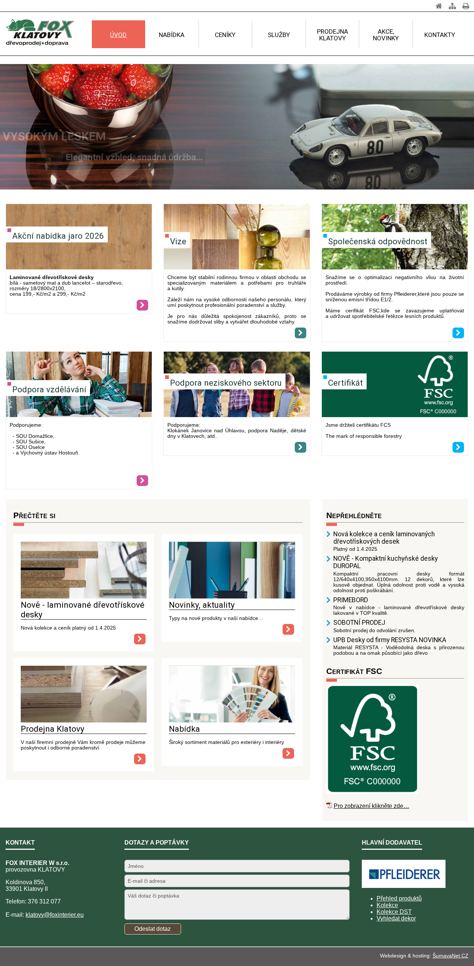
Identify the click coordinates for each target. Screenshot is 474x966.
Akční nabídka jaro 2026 (58, 236)
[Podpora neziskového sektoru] (300, 447)
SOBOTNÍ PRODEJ (359, 622)
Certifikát (345, 383)
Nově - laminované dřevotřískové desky (82, 609)
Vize (178, 241)
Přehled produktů (399, 898)
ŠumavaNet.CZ (450, 956)
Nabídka (184, 729)
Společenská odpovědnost (377, 241)
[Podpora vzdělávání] (142, 480)
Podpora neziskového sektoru (226, 383)
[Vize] (237, 237)
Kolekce (387, 905)
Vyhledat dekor (396, 918)
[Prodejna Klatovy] (84, 720)
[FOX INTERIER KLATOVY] (40, 32)
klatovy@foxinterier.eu (55, 915)
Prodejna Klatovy (52, 729)
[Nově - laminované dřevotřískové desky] (84, 596)
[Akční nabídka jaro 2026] (142, 305)
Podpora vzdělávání (49, 389)
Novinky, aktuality (202, 605)
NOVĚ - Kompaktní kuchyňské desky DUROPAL (385, 562)
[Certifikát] (395, 385)
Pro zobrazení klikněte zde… (371, 806)
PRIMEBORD (350, 600)
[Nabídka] (232, 720)
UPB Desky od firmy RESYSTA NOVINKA (389, 640)
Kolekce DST (394, 912)
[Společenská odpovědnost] (458, 333)
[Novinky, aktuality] (232, 596)
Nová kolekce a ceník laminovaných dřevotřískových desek (384, 537)
